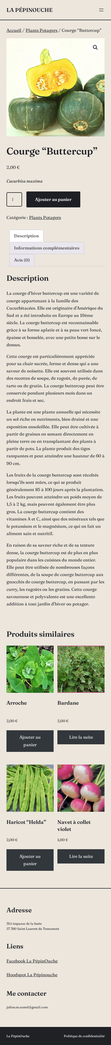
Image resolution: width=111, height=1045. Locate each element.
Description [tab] (26, 235)
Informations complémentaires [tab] (46, 248)
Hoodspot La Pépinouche (31, 974)
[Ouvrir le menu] (101, 10)
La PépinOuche (29, 9)
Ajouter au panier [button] (30, 740)
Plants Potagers (41, 30)
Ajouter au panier (53, 199)
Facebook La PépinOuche (32, 961)
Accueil (13, 30)
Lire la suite (81, 737)
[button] (95, 47)
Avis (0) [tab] (22, 260)
